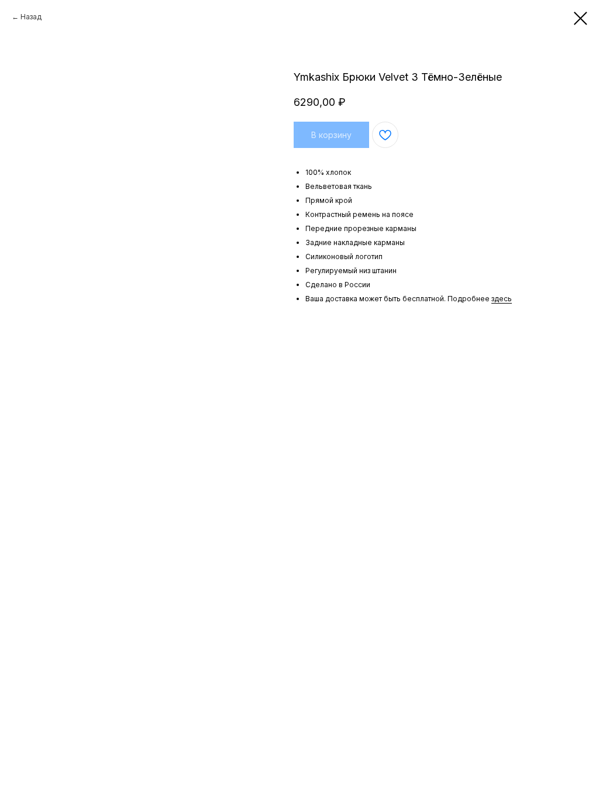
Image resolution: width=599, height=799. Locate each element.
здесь (501, 298)
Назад (31, 16)
